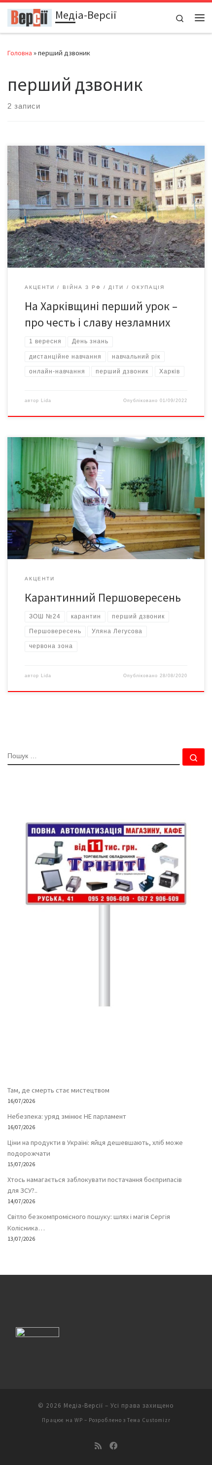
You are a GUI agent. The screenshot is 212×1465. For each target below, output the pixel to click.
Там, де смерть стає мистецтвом (58, 1090)
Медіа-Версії (83, 1405)
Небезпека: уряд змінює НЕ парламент (66, 1116)
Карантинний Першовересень (103, 597)
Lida (46, 400)
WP (78, 1420)
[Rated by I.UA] (37, 1334)
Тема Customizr (149, 1420)
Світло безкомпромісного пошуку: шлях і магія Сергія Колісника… (88, 1222)
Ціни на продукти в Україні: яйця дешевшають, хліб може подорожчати (95, 1148)
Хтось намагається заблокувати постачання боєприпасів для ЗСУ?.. (94, 1185)
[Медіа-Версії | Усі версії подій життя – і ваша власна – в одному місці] (29, 16)
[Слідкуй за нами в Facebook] (113, 1446)
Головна (19, 52)
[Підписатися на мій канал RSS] (98, 1446)
